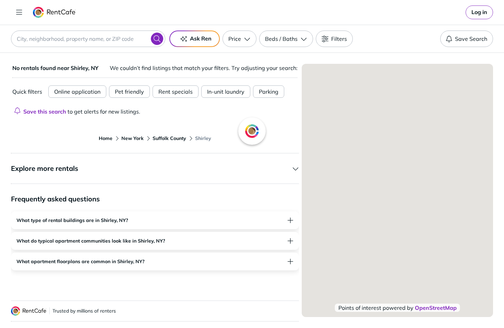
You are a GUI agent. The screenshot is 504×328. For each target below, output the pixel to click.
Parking (268, 91)
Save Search (471, 38)
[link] (479, 12)
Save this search (44, 111)
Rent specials (175, 91)
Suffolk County (169, 138)
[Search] (157, 39)
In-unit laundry (225, 91)
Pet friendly (129, 91)
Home (105, 138)
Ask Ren (201, 38)
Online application (77, 91)
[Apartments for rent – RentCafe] (54, 12)
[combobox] (88, 39)
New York (132, 138)
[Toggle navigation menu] (19, 12)
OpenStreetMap (436, 307)
